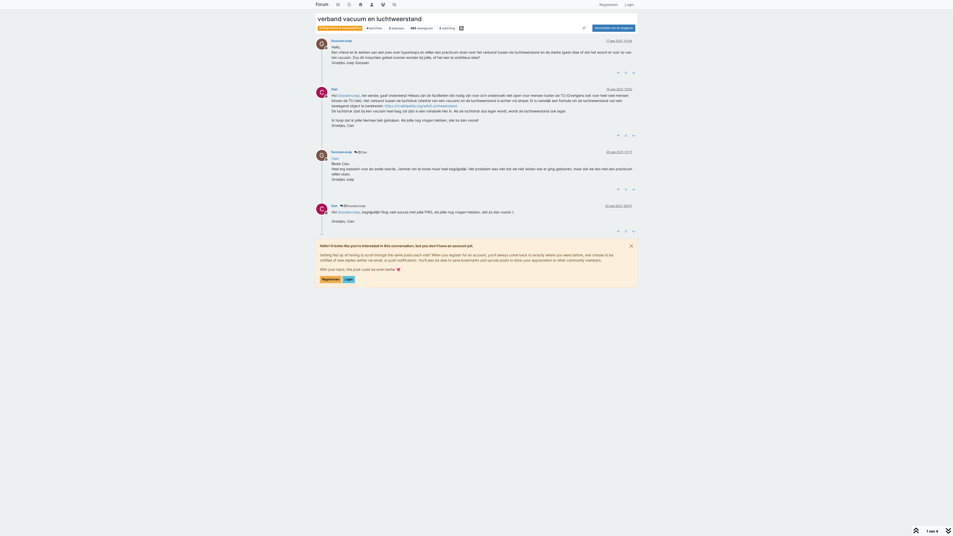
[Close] (631, 246)
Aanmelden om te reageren (614, 28)
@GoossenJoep (354, 206)
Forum (322, 4)
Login (349, 279)
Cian (334, 89)
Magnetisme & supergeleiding (341, 28)
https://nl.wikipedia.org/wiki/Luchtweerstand (421, 106)
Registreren (330, 279)
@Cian (362, 152)
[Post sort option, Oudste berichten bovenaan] (584, 28)
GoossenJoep (341, 41)
